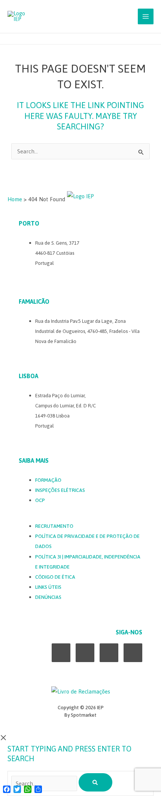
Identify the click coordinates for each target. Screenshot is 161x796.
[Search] (95, 782)
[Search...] (45, 783)
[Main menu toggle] (146, 16)
